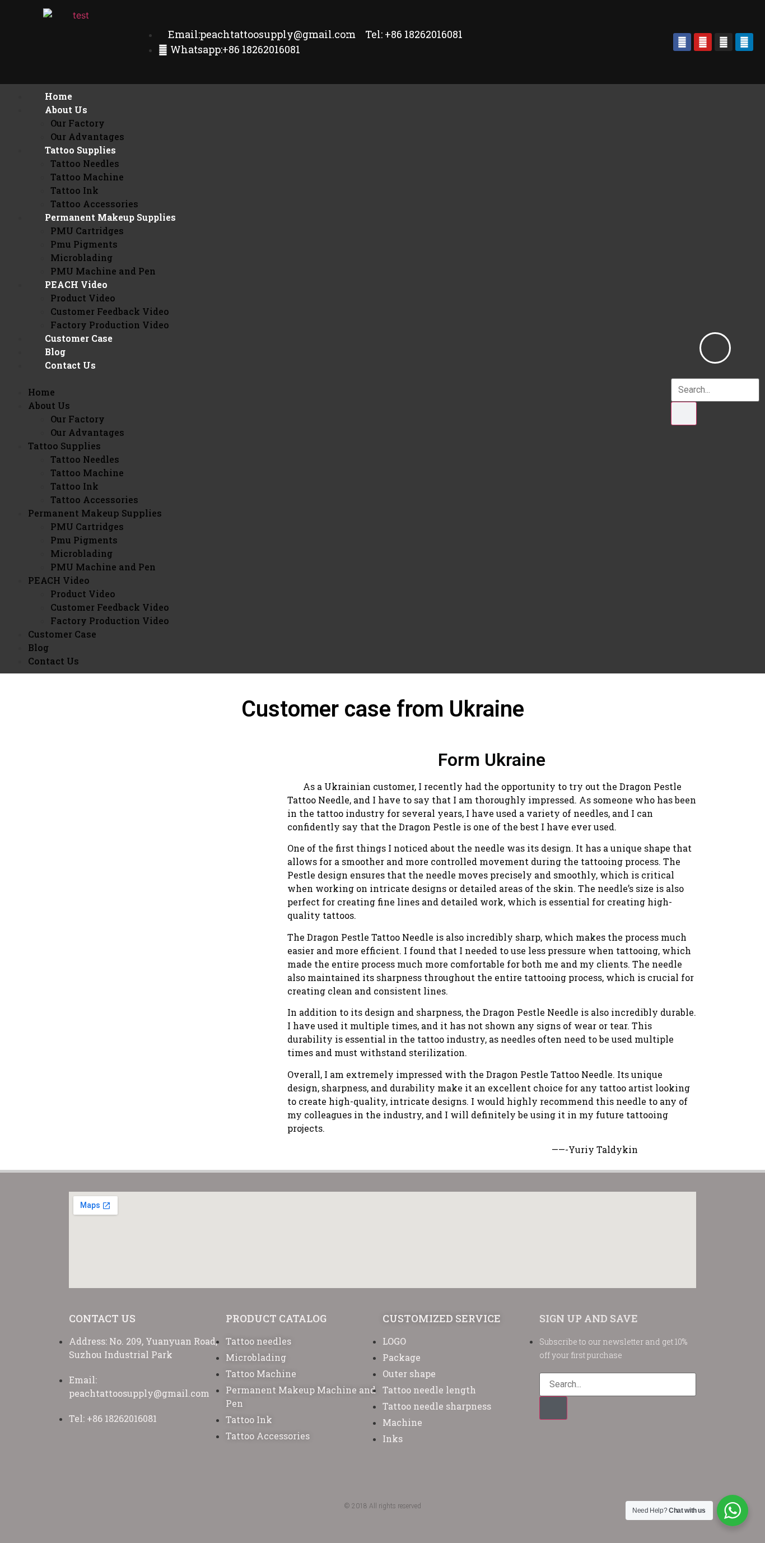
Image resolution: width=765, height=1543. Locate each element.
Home (58, 96)
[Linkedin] (744, 42)
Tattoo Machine (87, 177)
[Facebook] (682, 42)
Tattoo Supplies (80, 150)
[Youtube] (703, 42)
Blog (55, 351)
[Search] (684, 413)
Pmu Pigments (84, 244)
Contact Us (70, 365)
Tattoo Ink (74, 190)
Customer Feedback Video (109, 311)
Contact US (102, 1318)
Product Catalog (276, 1318)
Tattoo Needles (84, 163)
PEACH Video (76, 284)
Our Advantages (87, 136)
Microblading (81, 257)
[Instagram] (724, 42)
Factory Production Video (109, 325)
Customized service (441, 1318)
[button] (349, 378)
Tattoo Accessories (94, 204)
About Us (66, 109)
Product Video (82, 298)
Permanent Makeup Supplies (110, 217)
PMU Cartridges (87, 230)
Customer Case (79, 338)
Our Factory (77, 123)
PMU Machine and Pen (103, 271)
